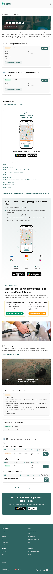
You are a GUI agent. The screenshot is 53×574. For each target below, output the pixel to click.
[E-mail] (50, 570)
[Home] (6, 4)
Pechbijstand (5, 542)
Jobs (3, 554)
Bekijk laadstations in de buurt (14, 313)
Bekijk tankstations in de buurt (37, 313)
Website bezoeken (9, 107)
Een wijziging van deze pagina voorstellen (26, 488)
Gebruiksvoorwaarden (33, 551)
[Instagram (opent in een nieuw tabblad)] (44, 570)
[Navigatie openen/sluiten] (50, 4)
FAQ (29, 533)
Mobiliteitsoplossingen (33, 539)
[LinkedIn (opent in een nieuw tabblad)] (47, 570)
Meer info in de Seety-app (13, 62)
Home (3, 531)
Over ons (4, 551)
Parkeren (4, 533)
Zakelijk (4, 545)
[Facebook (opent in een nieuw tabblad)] (37, 570)
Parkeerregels (5, 14)
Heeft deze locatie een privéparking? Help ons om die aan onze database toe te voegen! (27, 193)
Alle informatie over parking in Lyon (11, 354)
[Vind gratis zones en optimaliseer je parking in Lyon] (26, 135)
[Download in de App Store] (32, 155)
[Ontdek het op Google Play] (20, 155)
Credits (29, 554)
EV (2, 539)
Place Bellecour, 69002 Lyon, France (13, 26)
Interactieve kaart (32, 531)
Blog (29, 542)
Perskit (3, 560)
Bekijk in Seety (45, 454)
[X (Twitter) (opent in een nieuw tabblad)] (40, 570)
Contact (4, 562)
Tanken (4, 536)
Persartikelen (5, 557)
